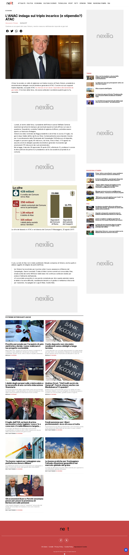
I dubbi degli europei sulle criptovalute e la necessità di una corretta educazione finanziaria (24, 385)
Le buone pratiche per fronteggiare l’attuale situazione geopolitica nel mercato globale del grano (62, 463)
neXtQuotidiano (10, 433)
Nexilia (7, 355)
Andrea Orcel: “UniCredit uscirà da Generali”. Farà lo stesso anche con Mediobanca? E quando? (62, 385)
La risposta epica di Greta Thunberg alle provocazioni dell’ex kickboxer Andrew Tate (108, 95)
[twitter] (12, 32)
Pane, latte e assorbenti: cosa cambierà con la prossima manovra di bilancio (109, 174)
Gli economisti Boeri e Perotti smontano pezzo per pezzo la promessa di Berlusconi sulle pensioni (24, 501)
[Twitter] (65, 539)
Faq (109, 3)
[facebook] (7, 32)
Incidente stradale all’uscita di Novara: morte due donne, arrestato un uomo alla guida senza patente (109, 208)
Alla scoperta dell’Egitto (103, 88)
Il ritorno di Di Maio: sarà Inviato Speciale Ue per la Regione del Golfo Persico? (109, 179)
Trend (89, 3)
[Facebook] (60, 539)
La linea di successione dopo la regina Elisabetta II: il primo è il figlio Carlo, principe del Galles (108, 226)
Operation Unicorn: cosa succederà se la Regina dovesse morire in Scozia (109, 232)
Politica (30, 3)
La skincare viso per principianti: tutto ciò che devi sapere (109, 83)
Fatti (76, 3)
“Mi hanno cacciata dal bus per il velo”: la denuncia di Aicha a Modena (109, 198)
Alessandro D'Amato (11, 23)
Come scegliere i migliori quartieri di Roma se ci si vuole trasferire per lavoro (108, 219)
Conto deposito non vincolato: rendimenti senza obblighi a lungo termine (61, 346)
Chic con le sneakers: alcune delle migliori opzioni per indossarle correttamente (107, 77)
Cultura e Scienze (49, 3)
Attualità (21, 3)
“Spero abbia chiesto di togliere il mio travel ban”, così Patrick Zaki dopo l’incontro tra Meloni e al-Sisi (108, 186)
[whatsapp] (16, 32)
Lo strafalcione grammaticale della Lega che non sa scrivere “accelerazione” (109, 101)
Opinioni (83, 3)
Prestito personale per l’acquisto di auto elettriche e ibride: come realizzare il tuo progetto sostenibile (24, 346)
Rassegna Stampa (99, 3)
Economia (38, 3)
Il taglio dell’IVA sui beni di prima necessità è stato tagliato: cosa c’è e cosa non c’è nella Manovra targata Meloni (23, 424)
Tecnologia (62, 3)
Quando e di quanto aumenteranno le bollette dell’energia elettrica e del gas (108, 214)
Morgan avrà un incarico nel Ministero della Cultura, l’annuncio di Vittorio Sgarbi (109, 192)
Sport (70, 3)
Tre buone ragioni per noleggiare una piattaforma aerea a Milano (22, 462)
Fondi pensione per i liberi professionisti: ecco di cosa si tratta (62, 423)
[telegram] (21, 32)
